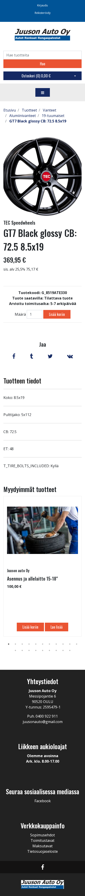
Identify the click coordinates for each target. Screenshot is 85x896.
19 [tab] (63, 650)
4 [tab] (29, 644)
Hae (42, 63)
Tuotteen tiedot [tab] (22, 380)
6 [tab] (42, 644)
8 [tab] (56, 644)
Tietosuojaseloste (42, 851)
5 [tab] (36, 644)
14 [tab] (29, 650)
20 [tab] (70, 650)
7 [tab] (49, 644)
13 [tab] (22, 650)
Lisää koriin (57, 314)
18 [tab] (56, 650)
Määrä (20, 314)
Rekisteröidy (43, 13)
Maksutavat (42, 845)
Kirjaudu (42, 5)
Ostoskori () (36, 76)
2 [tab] (15, 644)
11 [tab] (76, 644)
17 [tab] (49, 650)
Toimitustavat (42, 840)
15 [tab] (36, 650)
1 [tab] (8, 644)
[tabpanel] (42, 566)
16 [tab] (42, 650)
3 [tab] (22, 644)
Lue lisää (57, 627)
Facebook (42, 800)
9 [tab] (63, 644)
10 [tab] (70, 644)
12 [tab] (15, 650)
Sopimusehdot (42, 835)
